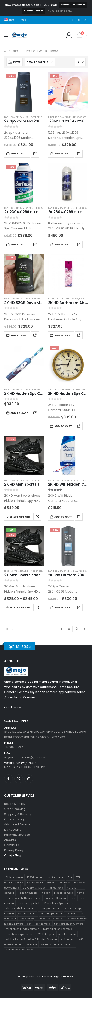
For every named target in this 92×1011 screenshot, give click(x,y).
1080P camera (36, 877)
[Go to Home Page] (5, 51)
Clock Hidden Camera (60, 389)
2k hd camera (14, 877)
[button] (14, 62)
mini (72, 898)
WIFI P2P (32, 944)
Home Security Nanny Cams (23, 898)
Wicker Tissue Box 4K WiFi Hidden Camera (31, 939)
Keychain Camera (55, 898)
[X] (78, 20)
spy (29, 923)
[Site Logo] (19, 35)
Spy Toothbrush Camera (68, 923)
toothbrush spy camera (20, 934)
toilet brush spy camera (57, 929)
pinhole (35, 903)
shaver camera (27, 913)
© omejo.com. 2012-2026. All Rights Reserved (46, 976)
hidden (46, 893)
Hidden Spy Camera (39, 117)
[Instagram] (85, 20)
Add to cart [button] (19, 153)
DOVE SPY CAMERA (34, 887)
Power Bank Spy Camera (59, 903)
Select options (20, 517)
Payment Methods (17, 835)
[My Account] (69, 35)
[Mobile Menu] (7, 35)
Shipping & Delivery (17, 814)
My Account (12, 829)
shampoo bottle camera (21, 908)
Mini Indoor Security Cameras (41, 570)
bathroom (65, 882)
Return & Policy (14, 804)
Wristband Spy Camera (20, 949)
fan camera (56, 887)
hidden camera (33, 10)
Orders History (14, 819)
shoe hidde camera (52, 918)
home (80, 893)
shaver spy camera (52, 913)
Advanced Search (17, 824)
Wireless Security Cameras (57, 944)
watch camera (67, 934)
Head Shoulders (28, 893)
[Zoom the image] (16, 669)
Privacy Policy (13, 850)
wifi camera (68, 939)
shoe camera (28, 918)
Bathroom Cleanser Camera (63, 298)
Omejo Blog (12, 855)
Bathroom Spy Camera (16, 117)
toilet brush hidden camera (22, 929)
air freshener (56, 877)
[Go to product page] (68, 183)
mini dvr (23, 903)
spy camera (43, 923)
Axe (70, 877)
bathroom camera (73, 4)
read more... (14, 707)
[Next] (84, 629)
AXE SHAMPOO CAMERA (41, 882)
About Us (10, 840)
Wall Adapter (46, 934)
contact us (12, 845)
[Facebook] (72, 20)
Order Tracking (14, 809)
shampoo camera (50, 908)
